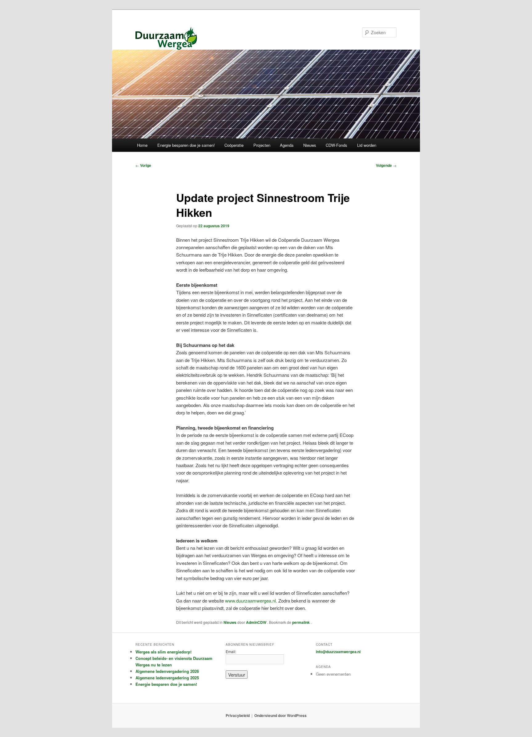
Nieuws (309, 145)
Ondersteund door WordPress (280, 715)
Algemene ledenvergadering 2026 (167, 671)
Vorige (143, 165)
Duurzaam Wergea (166, 38)
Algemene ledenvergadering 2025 (167, 678)
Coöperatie (234, 145)
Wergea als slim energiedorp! (163, 652)
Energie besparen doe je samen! (186, 145)
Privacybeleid (238, 715)
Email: (231, 651)
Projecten (261, 145)
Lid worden (366, 145)
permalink (301, 622)
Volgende (386, 165)
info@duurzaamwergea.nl (338, 651)
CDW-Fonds (336, 145)
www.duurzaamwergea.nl (250, 600)
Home (142, 145)
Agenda (286, 145)
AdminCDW (256, 622)
